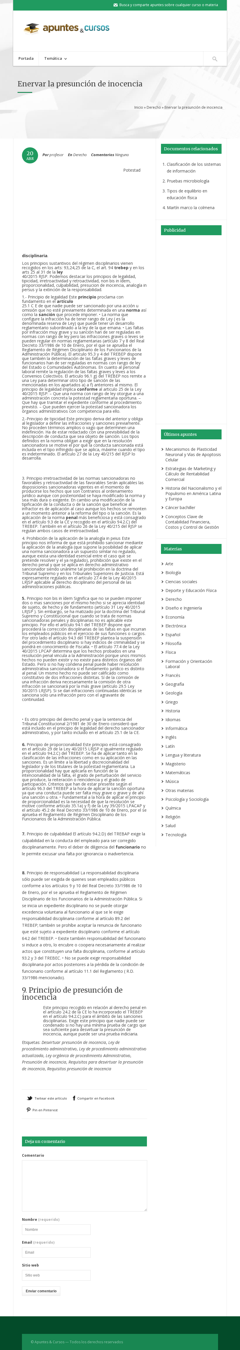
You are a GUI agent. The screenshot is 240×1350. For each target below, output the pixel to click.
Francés (172, 675)
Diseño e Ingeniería (183, 608)
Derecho (154, 107)
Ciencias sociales (181, 581)
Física (170, 652)
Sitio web (30, 1265)
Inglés (170, 737)
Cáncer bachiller (180, 507)
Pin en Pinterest (45, 1110)
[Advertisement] (125, 123)
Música (172, 781)
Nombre (40, 1219)
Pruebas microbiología (188, 181)
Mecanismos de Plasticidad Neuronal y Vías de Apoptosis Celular (193, 454)
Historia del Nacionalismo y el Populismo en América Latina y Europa (193, 493)
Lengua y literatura (183, 755)
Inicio (138, 107)
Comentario (33, 1155)
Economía (174, 617)
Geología (173, 693)
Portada (26, 58)
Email (38, 1242)
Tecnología (175, 834)
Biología (173, 572)
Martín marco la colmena (191, 207)
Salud (170, 825)
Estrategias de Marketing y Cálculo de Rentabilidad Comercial (190, 474)
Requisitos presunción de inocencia (79, 1068)
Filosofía (173, 643)
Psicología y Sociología (187, 799)
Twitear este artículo (51, 1098)
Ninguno (122, 154)
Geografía (174, 684)
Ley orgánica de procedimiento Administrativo (88, 1055)
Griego (171, 702)
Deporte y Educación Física (191, 590)
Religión (172, 817)
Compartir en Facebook (95, 1098)
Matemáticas (177, 772)
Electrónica (175, 626)
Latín (170, 746)
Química (173, 808)
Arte (169, 563)
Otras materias (179, 790)
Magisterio (175, 764)
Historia (172, 711)
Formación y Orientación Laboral (188, 663)
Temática (50, 59)
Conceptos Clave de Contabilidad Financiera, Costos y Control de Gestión (192, 522)
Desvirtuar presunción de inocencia (74, 1042)
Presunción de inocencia (44, 1062)
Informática (176, 728)
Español (172, 634)
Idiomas (173, 719)
